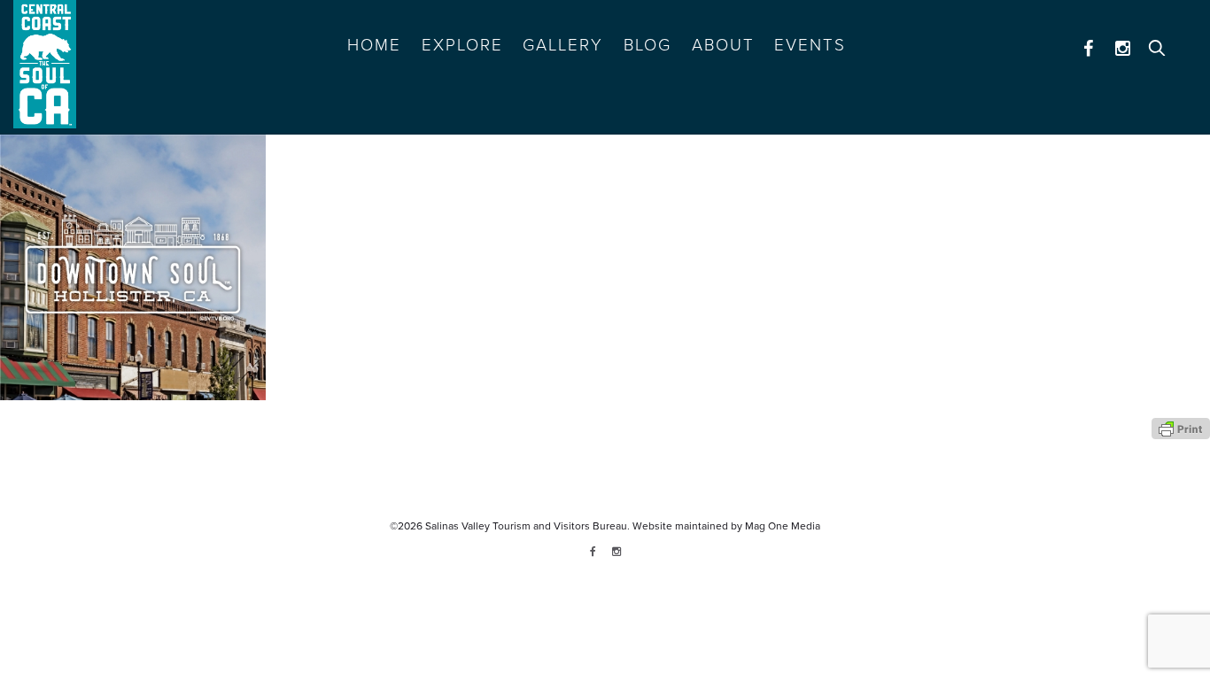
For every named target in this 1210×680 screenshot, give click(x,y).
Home (374, 45)
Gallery (563, 45)
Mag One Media (782, 526)
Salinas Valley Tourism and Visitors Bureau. (526, 526)
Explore (462, 45)
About (723, 45)
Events (810, 45)
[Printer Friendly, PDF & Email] (1181, 428)
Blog (647, 45)
